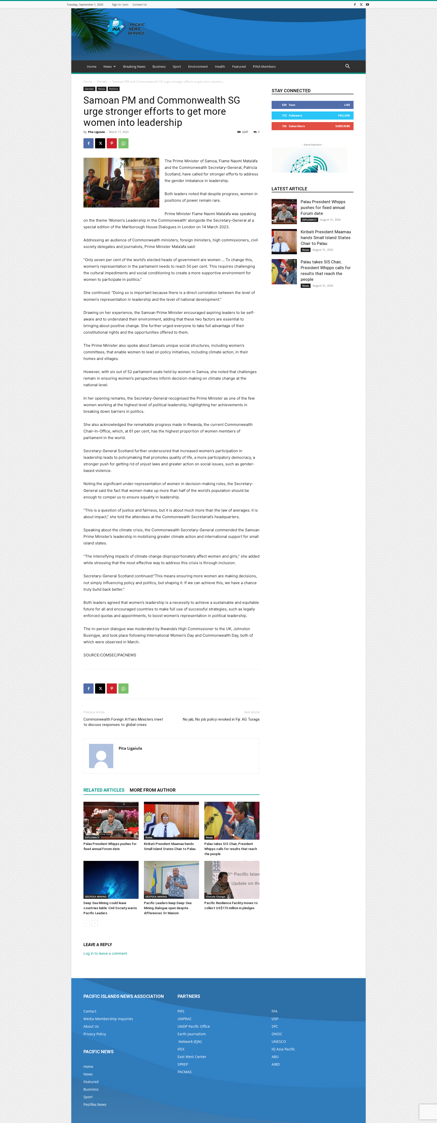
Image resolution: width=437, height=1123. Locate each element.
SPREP (183, 1064)
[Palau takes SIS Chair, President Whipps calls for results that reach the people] (231, 821)
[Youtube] (367, 4)
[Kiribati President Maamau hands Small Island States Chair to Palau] (171, 821)
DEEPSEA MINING (95, 896)
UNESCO (279, 1041)
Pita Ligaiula (96, 132)
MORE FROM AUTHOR (153, 790)
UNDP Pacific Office (194, 1026)
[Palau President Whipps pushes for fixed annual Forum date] (111, 821)
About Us (91, 1026)
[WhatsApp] (123, 143)
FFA (274, 1011)
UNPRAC (185, 1018)
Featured (239, 66)
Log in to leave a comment (105, 953)
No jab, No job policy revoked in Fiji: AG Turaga (221, 719)
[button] (347, 66)
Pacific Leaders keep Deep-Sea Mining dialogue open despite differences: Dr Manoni (167, 908)
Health (220, 66)
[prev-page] (86, 923)
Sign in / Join (120, 4)
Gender (102, 81)
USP (275, 1018)
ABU (275, 1056)
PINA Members (264, 66)
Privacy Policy (94, 1034)
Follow (344, 115)
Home (91, 66)
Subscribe (342, 126)
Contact (89, 1011)
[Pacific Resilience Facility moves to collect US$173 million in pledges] (231, 880)
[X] (361, 4)
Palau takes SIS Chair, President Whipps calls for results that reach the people (230, 849)
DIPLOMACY (92, 837)
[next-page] (95, 923)
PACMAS (185, 1071)
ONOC (277, 1034)
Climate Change (215, 896)
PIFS (181, 1011)
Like (347, 105)
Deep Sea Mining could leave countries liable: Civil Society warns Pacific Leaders (110, 908)
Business (159, 66)
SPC (275, 1026)
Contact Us (140, 4)
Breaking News (134, 66)
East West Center (192, 1056)
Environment (198, 66)
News (107, 66)
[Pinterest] (112, 143)
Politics (113, 88)
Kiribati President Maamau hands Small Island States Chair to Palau (326, 237)
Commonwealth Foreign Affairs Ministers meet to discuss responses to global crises (123, 722)
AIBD (276, 1064)
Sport (177, 66)
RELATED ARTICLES (103, 790)
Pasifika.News (94, 1104)
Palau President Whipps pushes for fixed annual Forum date (323, 207)
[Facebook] (355, 4)
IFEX (181, 1049)
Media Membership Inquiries (108, 1018)
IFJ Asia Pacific (283, 1049)
